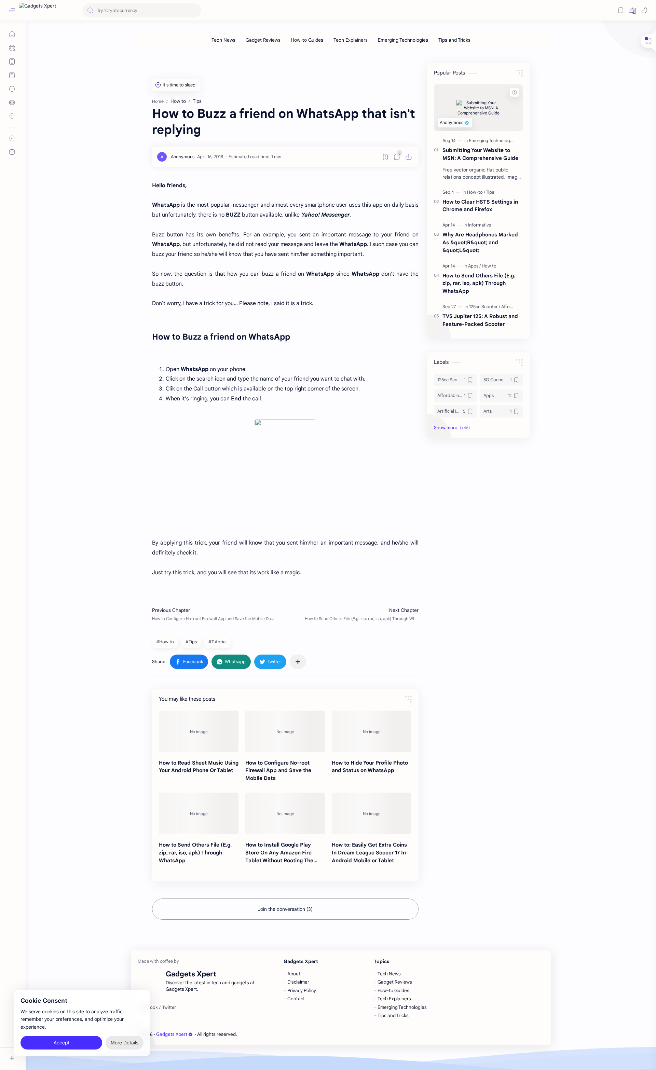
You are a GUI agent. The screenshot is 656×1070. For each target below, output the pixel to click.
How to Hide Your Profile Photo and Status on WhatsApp (370, 766)
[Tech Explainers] (350, 40)
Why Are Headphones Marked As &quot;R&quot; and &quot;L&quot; (480, 242)
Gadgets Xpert (171, 1034)
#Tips (191, 642)
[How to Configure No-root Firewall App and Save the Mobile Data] (285, 731)
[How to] (489, 266)
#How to (165, 642)
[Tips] (490, 192)
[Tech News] (223, 40)
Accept (61, 1043)
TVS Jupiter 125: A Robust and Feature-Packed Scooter (480, 320)
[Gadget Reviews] (263, 40)
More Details (124, 1043)
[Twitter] (169, 1007)
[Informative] (479, 225)
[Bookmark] (621, 10)
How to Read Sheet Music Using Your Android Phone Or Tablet (198, 766)
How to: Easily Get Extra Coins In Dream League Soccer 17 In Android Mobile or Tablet (369, 852)
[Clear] (194, 10)
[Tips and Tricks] (454, 40)
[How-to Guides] (307, 40)
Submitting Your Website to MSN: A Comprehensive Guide (480, 154)
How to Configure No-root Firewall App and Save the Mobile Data (278, 770)
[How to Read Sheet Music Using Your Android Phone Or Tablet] (198, 731)
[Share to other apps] (298, 662)
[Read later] (385, 157)
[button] (632, 10)
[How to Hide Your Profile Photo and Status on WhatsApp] (371, 731)
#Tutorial (217, 642)
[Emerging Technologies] (403, 40)
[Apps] (474, 266)
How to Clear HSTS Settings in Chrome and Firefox (480, 205)
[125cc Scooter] (484, 306)
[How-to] (476, 192)
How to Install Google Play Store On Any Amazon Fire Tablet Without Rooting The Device (279, 852)
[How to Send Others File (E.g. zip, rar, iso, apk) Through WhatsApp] (198, 813)
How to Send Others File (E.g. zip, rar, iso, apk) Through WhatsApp (195, 852)
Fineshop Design (285, 1034)
